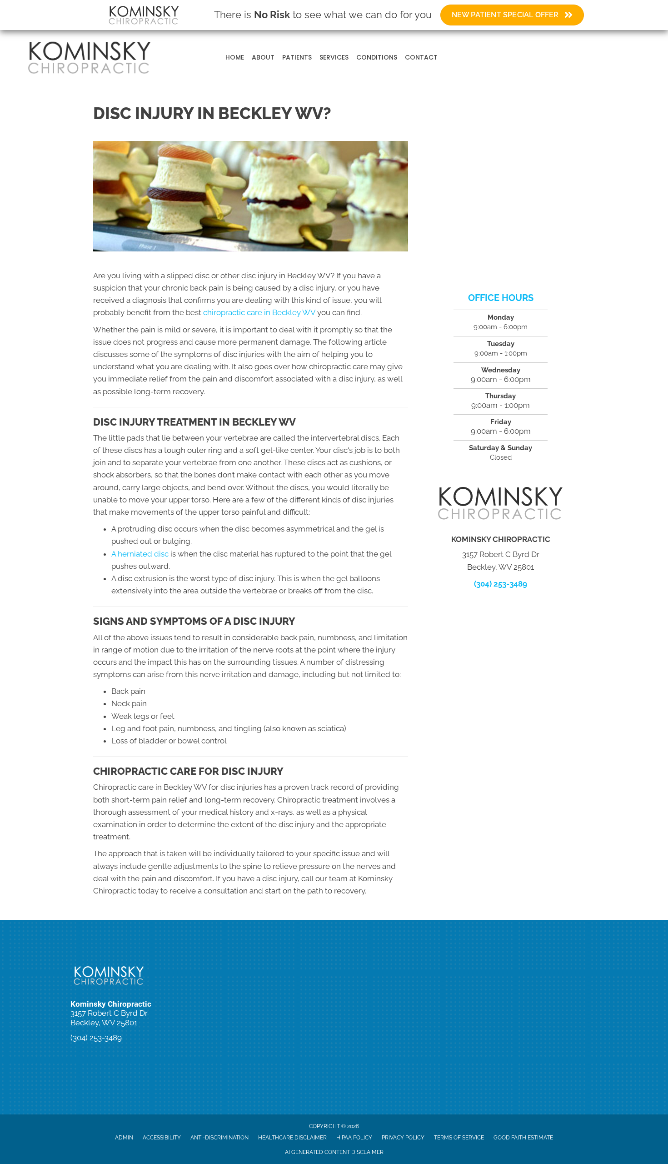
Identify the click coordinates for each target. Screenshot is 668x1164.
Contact (421, 57)
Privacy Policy (403, 1137)
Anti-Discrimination (219, 1137)
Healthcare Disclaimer (292, 1137)
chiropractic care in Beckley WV (259, 312)
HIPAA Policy (354, 1137)
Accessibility (162, 1137)
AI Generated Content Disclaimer (334, 1152)
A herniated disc (140, 553)
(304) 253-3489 (500, 583)
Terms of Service (459, 1137)
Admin (124, 1137)
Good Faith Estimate (523, 1137)
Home (234, 57)
